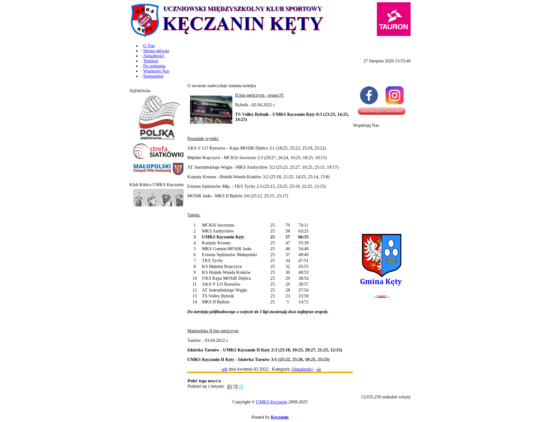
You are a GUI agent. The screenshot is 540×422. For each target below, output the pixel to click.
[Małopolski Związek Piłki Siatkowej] (158, 175)
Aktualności (302, 369)
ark (225, 369)
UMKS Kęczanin (271, 402)
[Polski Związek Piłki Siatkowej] (158, 140)
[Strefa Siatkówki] (158, 159)
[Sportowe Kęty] (158, 206)
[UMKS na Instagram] (394, 95)
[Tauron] (394, 19)
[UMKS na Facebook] (369, 95)
